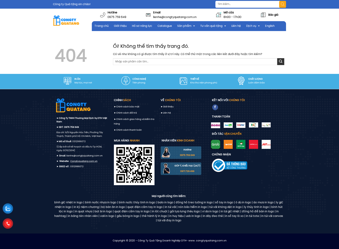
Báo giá (273, 14)
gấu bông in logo (128, 216)
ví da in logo (210, 211)
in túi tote (252, 216)
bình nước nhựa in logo (100, 202)
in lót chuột (160, 211)
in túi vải (170, 207)
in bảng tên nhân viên (83, 216)
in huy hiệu (176, 216)
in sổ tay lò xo (234, 216)
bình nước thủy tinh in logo (137, 202)
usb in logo (193, 216)
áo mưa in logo (263, 202)
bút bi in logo (103, 211)
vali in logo (107, 216)
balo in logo (165, 202)
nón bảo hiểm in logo (192, 207)
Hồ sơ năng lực (142, 26)
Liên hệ (236, 26)
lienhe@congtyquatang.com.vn (175, 17)
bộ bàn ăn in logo (113, 207)
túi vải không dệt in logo (225, 207)
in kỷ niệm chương (86, 207)
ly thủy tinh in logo (256, 207)
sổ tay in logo (224, 202)
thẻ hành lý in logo (154, 216)
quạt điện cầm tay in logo (145, 207)
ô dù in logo (243, 202)
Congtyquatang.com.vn (83, 161)
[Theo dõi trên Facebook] (215, 107)
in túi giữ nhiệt (230, 211)
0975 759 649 (117, 17)
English (270, 26)
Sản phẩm (184, 26)
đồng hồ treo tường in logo (194, 202)
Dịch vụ (251, 26)
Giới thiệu (120, 26)
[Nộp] (280, 61)
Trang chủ (101, 26)
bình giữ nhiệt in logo (68, 202)
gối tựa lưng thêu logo (185, 211)
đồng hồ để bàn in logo (258, 211)
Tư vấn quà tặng (211, 26)
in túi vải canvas (272, 216)
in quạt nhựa (83, 211)
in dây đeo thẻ (213, 216)
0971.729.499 (187, 171)
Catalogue (164, 26)
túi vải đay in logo (169, 220)
